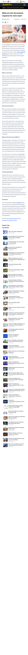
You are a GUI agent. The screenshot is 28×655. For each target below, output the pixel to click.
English (18, 1)
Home (4, 7)
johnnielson (6, 19)
